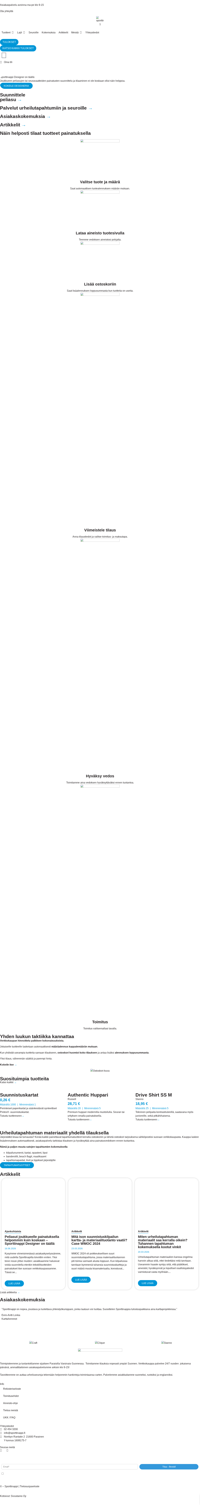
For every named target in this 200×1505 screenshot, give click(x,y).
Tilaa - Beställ (169, 1466)
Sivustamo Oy (18, 1496)
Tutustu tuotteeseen (12, 1115)
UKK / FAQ (9, 1417)
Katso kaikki (8, 1082)
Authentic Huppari (88, 1094)
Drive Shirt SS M (153, 1094)
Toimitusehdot (11, 1396)
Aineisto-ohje (10, 1403)
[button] (12, 32)
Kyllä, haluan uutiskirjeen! (15, 1474)
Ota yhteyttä (6, 11)
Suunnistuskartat (19, 1094)
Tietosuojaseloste (29, 1486)
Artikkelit (76, 1231)
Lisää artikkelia (10, 1292)
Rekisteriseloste (12, 1388)
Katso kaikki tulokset (18, 48)
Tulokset (9, 42)
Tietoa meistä (10, 1410)
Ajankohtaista (13, 1231)
